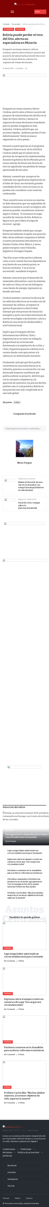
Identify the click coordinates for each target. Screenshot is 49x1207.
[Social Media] (24, 1165)
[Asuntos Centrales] (24, 4)
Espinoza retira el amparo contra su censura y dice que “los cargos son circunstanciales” (24, 861)
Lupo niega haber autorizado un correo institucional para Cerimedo (24, 851)
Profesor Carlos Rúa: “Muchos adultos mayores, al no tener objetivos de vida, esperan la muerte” (25, 895)
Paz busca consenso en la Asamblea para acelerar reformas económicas (24, 871)
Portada (6, 24)
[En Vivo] (40, 12)
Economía (16, 24)
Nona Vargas (24, 463)
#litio (18, 402)
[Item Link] (24, 936)
